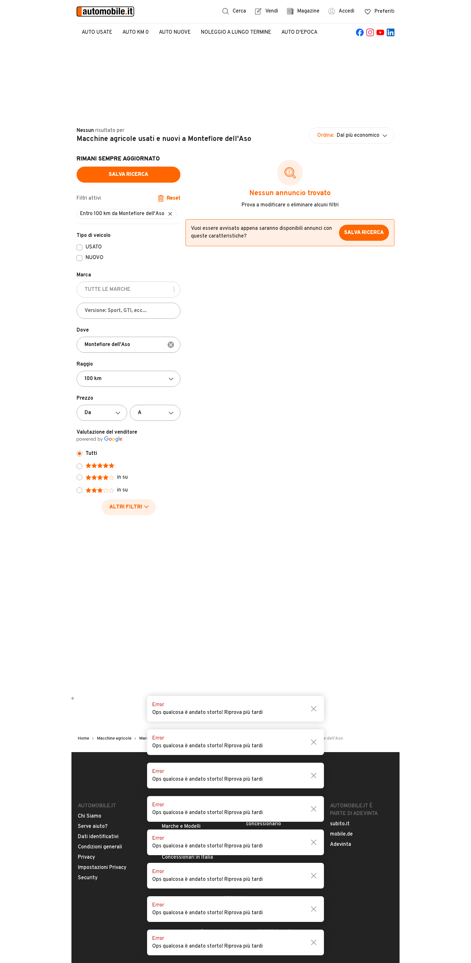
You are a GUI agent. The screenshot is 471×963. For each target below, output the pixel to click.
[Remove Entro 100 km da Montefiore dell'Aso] (170, 214)
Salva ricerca (128, 174)
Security (88, 878)
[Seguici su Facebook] (360, 32)
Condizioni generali (100, 847)
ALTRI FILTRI (125, 507)
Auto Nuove (175, 32)
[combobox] (128, 345)
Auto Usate (97, 32)
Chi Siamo (89, 816)
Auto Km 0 (135, 32)
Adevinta (340, 844)
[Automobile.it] (105, 11)
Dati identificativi (98, 837)
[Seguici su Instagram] (370, 32)
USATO (94, 247)
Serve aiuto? (93, 826)
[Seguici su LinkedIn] (390, 32)
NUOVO (94, 258)
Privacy (86, 857)
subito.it (340, 824)
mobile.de (341, 834)
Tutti (91, 453)
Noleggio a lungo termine (236, 32)
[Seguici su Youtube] (380, 32)
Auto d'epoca (299, 32)
